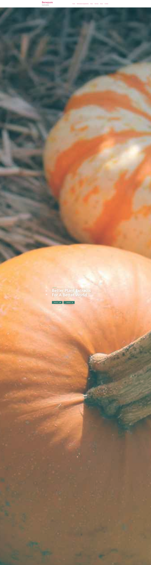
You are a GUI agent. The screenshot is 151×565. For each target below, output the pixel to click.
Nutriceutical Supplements (83, 3)
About (101, 3)
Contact (106, 3)
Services (96, 3)
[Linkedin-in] (46, 291)
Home (73, 3)
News (91, 3)
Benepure (47, 2)
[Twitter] (46, 294)
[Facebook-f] (46, 287)
